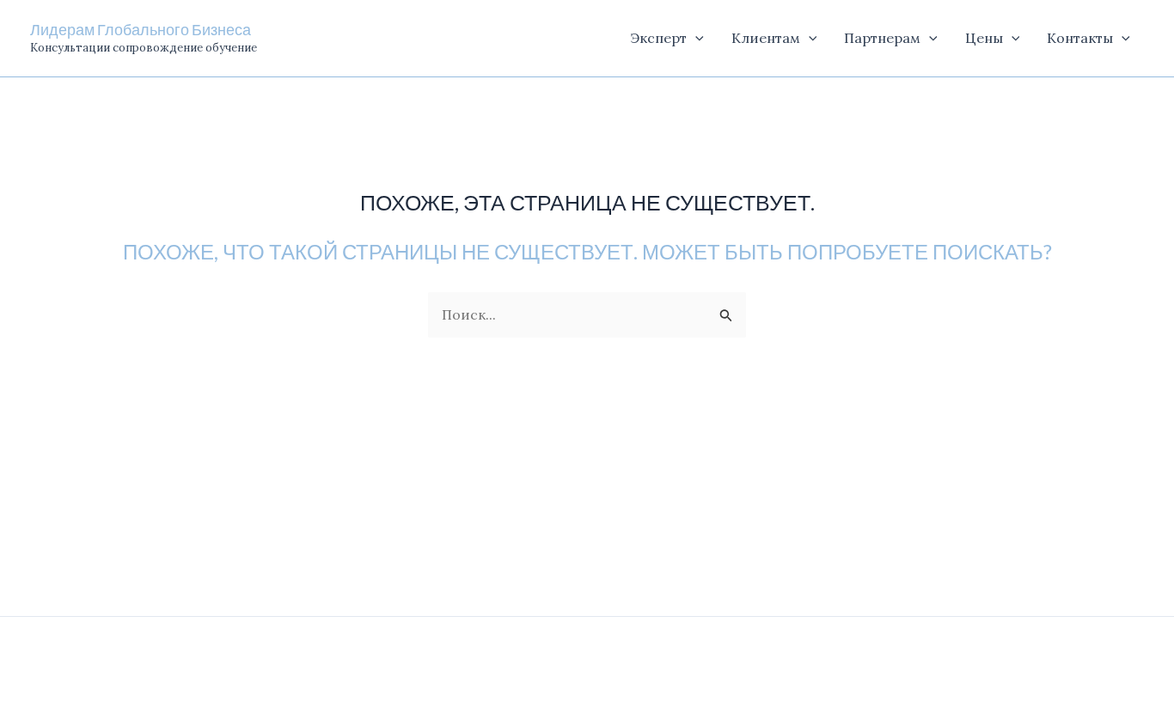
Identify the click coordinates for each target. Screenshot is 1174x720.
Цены (984, 37)
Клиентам (765, 37)
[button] (695, 38)
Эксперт (658, 37)
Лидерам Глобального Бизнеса (140, 29)
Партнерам (882, 37)
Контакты (1080, 37)
